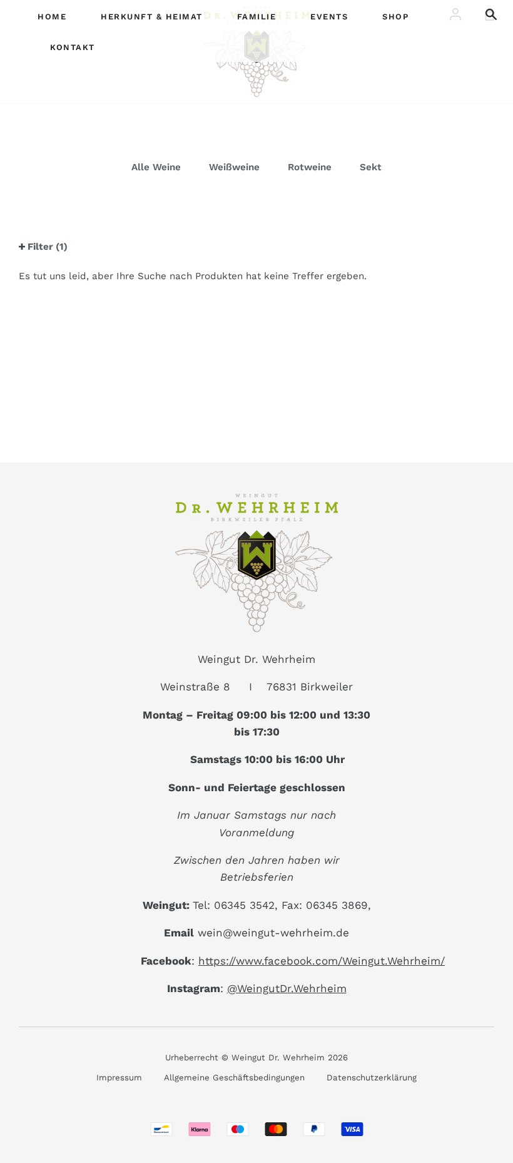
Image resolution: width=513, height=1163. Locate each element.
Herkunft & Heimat (152, 16)
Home (52, 16)
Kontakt (72, 47)
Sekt (371, 167)
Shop (395, 16)
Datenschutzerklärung (372, 1077)
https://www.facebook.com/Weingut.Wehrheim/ (321, 961)
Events (329, 16)
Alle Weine (156, 167)
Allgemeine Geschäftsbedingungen (234, 1077)
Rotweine (310, 167)
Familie (257, 16)
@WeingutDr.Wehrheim (287, 988)
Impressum (119, 1077)
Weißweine (234, 167)
